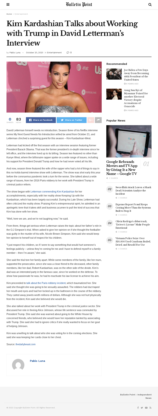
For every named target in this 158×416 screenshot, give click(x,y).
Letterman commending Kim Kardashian (53, 191)
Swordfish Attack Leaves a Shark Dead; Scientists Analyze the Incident (133, 190)
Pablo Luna (14, 52)
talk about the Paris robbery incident (46, 283)
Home (9, 14)
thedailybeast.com (25, 344)
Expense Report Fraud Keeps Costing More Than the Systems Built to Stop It (133, 207)
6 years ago (132, 84)
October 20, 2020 (34, 52)
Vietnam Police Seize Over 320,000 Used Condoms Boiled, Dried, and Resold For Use (133, 241)
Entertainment (21, 14)
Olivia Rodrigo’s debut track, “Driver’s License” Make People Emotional (133, 224)
